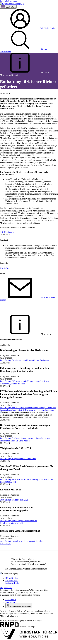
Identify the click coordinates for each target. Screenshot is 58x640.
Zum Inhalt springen (8, 1)
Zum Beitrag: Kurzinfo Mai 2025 (14, 500)
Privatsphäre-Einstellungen (20, 606)
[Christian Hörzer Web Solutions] (29, 639)
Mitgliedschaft (6, 587)
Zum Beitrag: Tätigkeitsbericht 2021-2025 (18, 458)
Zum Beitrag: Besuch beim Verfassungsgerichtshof (21, 541)
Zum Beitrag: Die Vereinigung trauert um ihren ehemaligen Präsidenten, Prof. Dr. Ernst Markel (25, 439)
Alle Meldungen (7, 232)
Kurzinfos (4, 268)
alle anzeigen (5, 543)
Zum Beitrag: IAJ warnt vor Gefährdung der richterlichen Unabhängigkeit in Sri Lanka (24, 382)
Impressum (10, 602)
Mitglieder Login (47, 28)
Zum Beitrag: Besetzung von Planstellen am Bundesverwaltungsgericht (18, 521)
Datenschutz (10, 599)
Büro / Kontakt (11, 578)
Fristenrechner (11, 580)
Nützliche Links (12, 583)
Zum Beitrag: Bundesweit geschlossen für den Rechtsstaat (24, 360)
